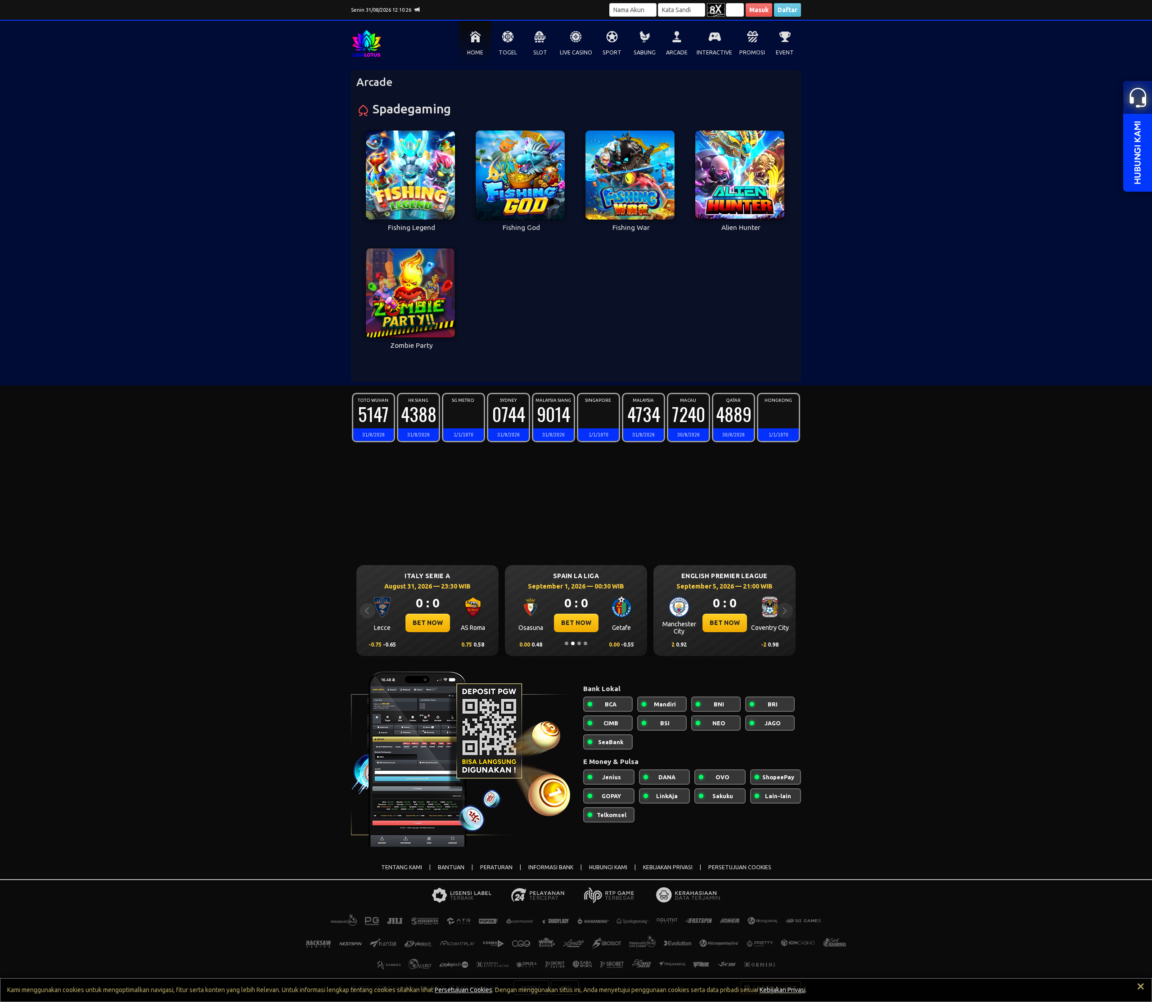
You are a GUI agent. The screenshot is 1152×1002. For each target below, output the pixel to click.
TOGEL (508, 52)
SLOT (540, 52)
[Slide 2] (573, 643)
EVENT (785, 52)
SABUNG (645, 52)
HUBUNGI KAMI (608, 867)
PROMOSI (752, 52)
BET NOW (428, 622)
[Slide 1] (566, 643)
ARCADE (677, 52)
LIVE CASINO (576, 52)
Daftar (787, 9)
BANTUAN (451, 867)
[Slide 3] (579, 643)
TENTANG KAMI (401, 867)
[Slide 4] (585, 643)
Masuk (759, 9)
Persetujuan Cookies (463, 989)
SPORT (612, 52)
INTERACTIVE (714, 52)
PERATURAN (496, 867)
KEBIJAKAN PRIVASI (668, 867)
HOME (475, 52)
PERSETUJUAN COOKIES (739, 867)
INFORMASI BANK (550, 867)
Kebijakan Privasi (783, 989)
